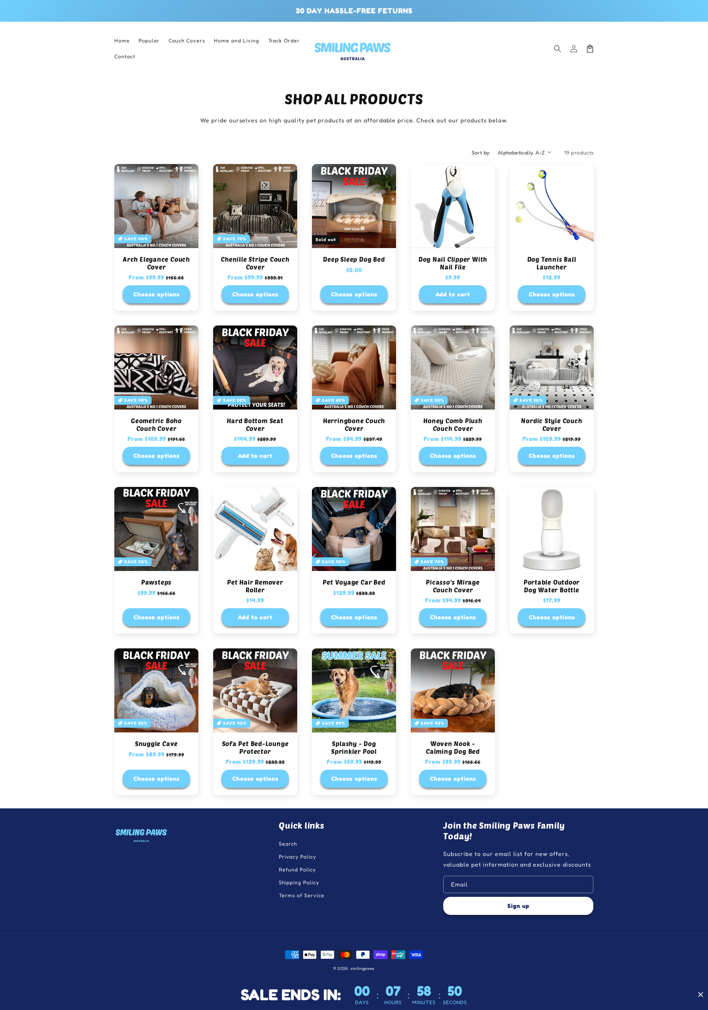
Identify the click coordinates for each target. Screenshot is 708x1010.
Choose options (156, 294)
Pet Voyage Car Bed (354, 582)
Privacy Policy (297, 856)
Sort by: (481, 152)
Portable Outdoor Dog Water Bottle (552, 585)
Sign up (518, 905)
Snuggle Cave (156, 743)
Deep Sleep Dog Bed (354, 259)
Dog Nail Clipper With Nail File (453, 263)
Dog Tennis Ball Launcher (551, 263)
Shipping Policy (299, 882)
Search (288, 843)
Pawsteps (156, 582)
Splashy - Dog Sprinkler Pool (354, 747)
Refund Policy (297, 869)
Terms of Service (301, 895)
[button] (557, 49)
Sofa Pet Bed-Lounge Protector (255, 747)
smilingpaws (362, 968)
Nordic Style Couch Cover (551, 424)
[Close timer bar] (701, 994)
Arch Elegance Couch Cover (156, 263)
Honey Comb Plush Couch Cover (452, 424)
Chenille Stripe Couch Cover (255, 263)
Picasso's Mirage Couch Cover (452, 585)
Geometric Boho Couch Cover (156, 424)
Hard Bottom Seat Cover (255, 424)
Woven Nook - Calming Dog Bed (453, 747)
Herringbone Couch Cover (354, 424)
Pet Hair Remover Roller (255, 585)
